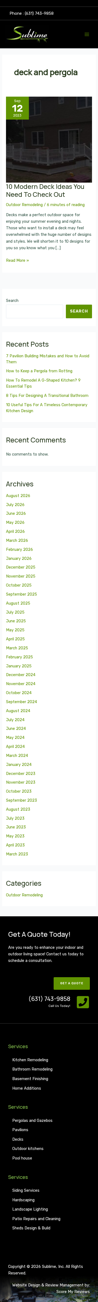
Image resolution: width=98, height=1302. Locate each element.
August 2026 (18, 495)
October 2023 (19, 791)
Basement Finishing (30, 1078)
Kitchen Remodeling (30, 1059)
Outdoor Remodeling (24, 204)
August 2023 (18, 809)
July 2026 (15, 504)
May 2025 (15, 630)
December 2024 (20, 674)
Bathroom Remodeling (32, 1069)
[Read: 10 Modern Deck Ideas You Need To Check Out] (49, 139)
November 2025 (20, 576)
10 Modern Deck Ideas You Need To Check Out (45, 190)
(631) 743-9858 (49, 999)
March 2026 (17, 540)
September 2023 (21, 800)
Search (12, 300)
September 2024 (21, 701)
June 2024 (16, 728)
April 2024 (15, 746)
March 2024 (17, 755)
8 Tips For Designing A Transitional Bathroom (47, 395)
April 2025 (15, 639)
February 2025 (19, 657)
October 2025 (19, 585)
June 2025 (16, 621)
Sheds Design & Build (31, 1228)
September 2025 (21, 594)
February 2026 (19, 549)
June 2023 (16, 827)
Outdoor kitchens (28, 1148)
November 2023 (20, 782)
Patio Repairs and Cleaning (36, 1218)
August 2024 (18, 710)
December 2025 (20, 567)
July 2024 (15, 719)
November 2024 (20, 683)
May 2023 (15, 836)
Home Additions (26, 1088)
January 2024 (19, 764)
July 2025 (15, 612)
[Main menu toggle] (87, 34)
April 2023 (15, 845)
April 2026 (15, 531)
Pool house (22, 1158)
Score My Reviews (73, 1291)
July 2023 (15, 818)
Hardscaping (23, 1199)
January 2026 (19, 558)
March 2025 (17, 648)
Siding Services (25, 1190)
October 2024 (19, 692)
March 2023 (17, 854)
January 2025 (19, 666)
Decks (17, 1139)
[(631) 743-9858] (83, 1002)
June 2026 (16, 513)
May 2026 (15, 522)
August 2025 (18, 603)
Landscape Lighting (30, 1209)
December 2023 (20, 773)
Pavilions (20, 1129)
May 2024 (15, 737)
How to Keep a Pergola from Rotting (39, 370)
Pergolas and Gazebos (32, 1120)
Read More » (17, 260)
